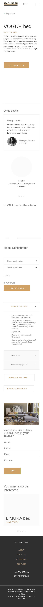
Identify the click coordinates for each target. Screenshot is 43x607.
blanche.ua (23, 596)
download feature (18, 377)
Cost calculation (16, 65)
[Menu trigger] (37, 4)
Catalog (22, 555)
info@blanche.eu (21, 576)
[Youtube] (25, 581)
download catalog (17, 389)
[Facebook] (18, 581)
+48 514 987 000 (21, 572)
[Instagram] (21, 581)
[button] (19, 196)
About (21, 550)
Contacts (21, 564)
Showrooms (21, 559)
